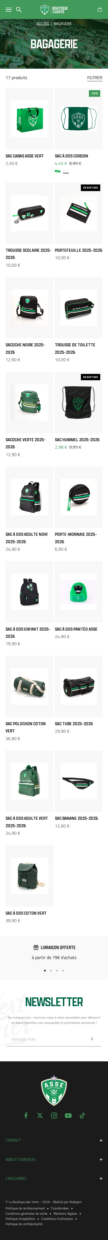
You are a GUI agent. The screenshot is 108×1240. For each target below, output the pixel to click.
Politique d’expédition (20, 1218)
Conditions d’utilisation (57, 1218)
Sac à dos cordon (71, 156)
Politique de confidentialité (24, 1223)
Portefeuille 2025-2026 (78, 250)
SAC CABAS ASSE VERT (25, 156)
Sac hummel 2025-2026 (77, 439)
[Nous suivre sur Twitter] (40, 1115)
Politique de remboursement (25, 1208)
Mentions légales (65, 1213)
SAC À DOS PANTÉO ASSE (76, 629)
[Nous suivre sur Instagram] (54, 1115)
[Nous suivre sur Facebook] (26, 1115)
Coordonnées (60, 1208)
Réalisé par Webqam (67, 1201)
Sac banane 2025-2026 (76, 818)
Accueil (43, 23)
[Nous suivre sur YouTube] (68, 1115)
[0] (99, 9)
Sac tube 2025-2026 (74, 724)
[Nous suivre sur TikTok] (82, 1115)
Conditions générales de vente (26, 1213)
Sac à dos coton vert (26, 913)
